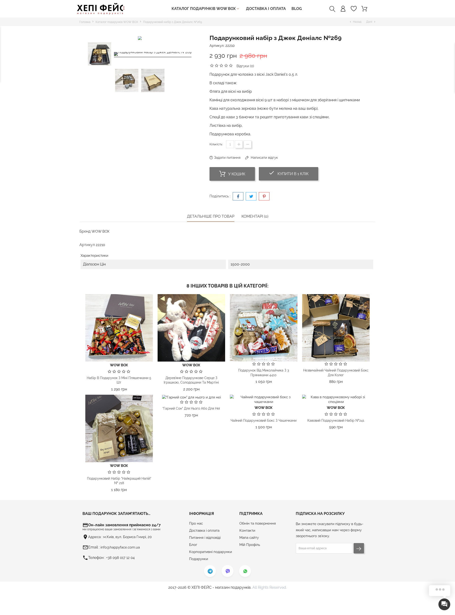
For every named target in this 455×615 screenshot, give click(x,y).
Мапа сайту (249, 537)
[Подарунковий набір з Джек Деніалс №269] (152, 54)
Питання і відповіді (205, 537)
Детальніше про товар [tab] (210, 216)
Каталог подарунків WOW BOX (206, 8)
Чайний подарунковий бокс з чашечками (263, 420)
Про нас (196, 523)
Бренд (85, 231)
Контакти (247, 530)
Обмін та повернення (257, 523)
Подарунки (198, 559)
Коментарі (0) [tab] (254, 216)
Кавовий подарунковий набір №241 (335, 420)
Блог (193, 545)
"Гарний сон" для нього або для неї (191, 408)
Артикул (87, 245)
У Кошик (236, 174)
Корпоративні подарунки (210, 552)
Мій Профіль (249, 545)
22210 (230, 46)
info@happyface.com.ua (120, 547)
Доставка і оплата (266, 8)
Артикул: (216, 46)
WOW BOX (100, 231)
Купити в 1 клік (293, 173)
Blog (296, 8)
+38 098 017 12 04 (120, 558)
